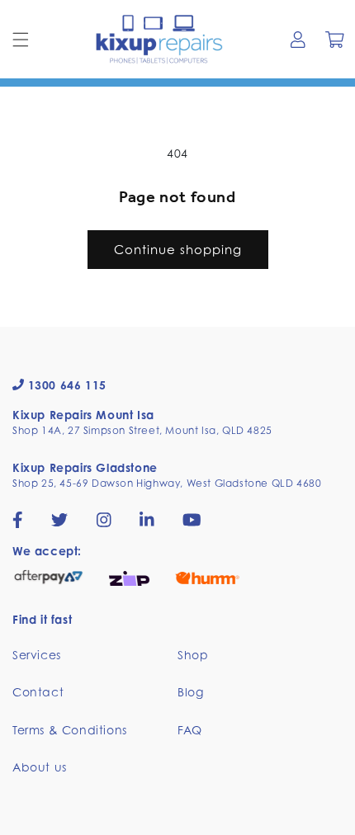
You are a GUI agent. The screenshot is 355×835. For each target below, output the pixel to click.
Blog (190, 692)
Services (36, 655)
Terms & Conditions (69, 730)
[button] (20, 39)
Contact (38, 692)
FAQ (190, 730)
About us (39, 767)
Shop (193, 655)
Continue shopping (178, 249)
